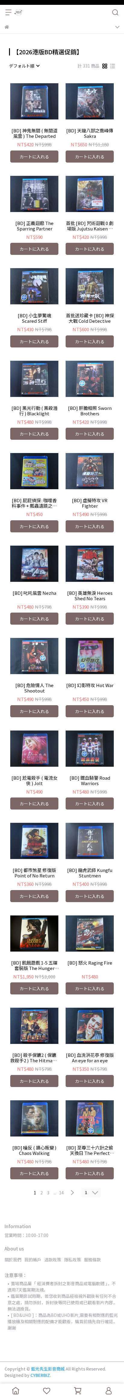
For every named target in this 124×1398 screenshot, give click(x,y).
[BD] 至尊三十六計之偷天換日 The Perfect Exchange (89, 1150)
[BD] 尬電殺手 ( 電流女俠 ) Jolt (34, 780)
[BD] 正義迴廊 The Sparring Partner (34, 225)
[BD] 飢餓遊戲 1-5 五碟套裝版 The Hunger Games (34, 965)
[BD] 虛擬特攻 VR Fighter (89, 503)
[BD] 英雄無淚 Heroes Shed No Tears (90, 595)
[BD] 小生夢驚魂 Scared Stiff (34, 318)
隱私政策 (72, 1260)
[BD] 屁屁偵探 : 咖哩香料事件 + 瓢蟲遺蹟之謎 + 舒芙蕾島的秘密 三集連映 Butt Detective (34, 503)
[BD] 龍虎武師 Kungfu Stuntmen (89, 872)
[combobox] (24, 65)
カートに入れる (34, 157)
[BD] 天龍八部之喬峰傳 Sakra (89, 133)
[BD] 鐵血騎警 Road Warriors (90, 780)
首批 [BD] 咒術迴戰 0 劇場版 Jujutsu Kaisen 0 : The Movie (89, 225)
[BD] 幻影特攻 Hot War (89, 685)
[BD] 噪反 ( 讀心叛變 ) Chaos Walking (34, 1150)
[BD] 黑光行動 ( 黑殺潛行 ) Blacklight (34, 410)
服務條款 (92, 1260)
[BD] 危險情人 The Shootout (34, 688)
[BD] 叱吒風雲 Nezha (34, 593)
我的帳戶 (32, 1260)
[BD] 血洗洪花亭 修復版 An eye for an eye (90, 1057)
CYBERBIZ (40, 1375)
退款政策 (52, 1260)
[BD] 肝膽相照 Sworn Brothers (90, 410)
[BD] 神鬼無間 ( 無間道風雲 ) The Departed (34, 133)
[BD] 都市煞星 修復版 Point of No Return (34, 872)
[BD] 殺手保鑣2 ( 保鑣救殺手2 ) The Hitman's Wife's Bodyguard (34, 1057)
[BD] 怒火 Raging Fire (89, 963)
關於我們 (13, 1260)
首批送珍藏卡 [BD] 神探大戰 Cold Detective (90, 318)
